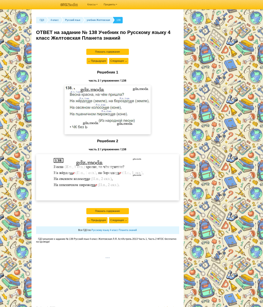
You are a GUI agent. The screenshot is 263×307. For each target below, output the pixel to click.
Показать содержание (107, 51)
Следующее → (118, 61)
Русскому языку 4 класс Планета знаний (114, 230)
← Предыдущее (97, 61)
